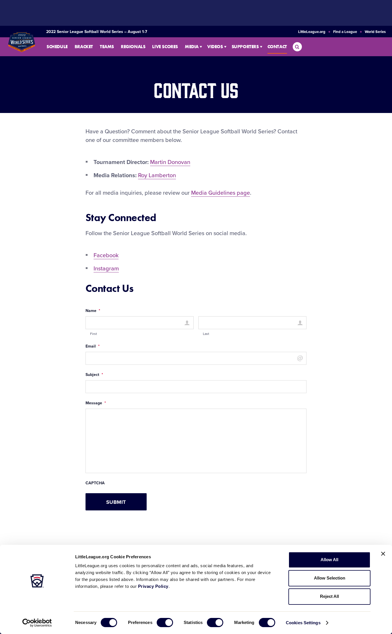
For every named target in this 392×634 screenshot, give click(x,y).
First (93, 334)
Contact (277, 47)
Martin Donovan (170, 162)
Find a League (345, 32)
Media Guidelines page (220, 193)
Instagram (106, 268)
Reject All (329, 596)
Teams (107, 47)
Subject (94, 375)
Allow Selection (329, 578)
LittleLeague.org (311, 32)
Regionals (133, 47)
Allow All (329, 559)
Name (93, 311)
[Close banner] (383, 554)
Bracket (84, 47)
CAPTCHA (95, 483)
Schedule (57, 47)
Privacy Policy (153, 586)
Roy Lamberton (157, 175)
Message (96, 403)
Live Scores (165, 47)
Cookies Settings (303, 622)
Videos (215, 47)
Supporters (245, 47)
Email (93, 346)
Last (206, 334)
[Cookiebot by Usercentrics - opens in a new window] (37, 623)
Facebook (106, 255)
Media (192, 47)
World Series (375, 32)
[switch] (165, 622)
